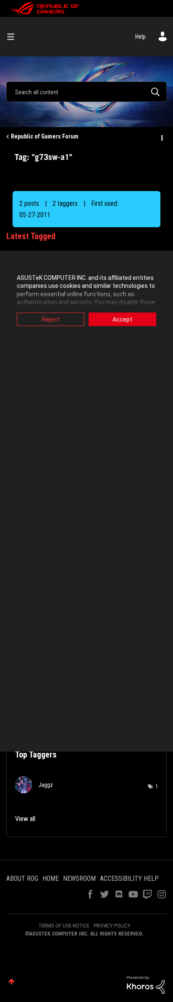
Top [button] (11, 981)
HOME (50, 878)
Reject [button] (51, 319)
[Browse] (13, 36)
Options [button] (161, 137)
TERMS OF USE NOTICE (64, 925)
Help (140, 36)
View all (25, 819)
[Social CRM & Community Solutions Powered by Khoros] (146, 984)
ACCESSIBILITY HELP (129, 878)
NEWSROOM (79, 878)
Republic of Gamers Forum (45, 136)
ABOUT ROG (22, 878)
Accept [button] (122, 319)
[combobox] (86, 92)
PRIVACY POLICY (112, 925)
